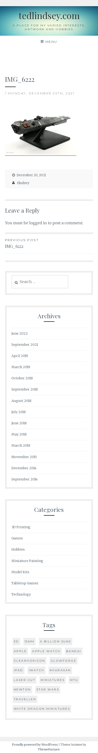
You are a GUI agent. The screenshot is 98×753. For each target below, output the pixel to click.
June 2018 (19, 423)
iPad (18, 670)
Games (17, 538)
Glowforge (64, 660)
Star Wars (47, 689)
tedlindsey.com (49, 15)
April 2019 (19, 356)
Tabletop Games (24, 583)
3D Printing (20, 527)
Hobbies (18, 549)
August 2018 (21, 401)
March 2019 (20, 367)
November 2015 (24, 457)
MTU (74, 680)
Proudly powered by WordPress (35, 744)
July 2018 (18, 412)
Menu (51, 42)
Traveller (25, 699)
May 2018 (19, 434)
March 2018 (20, 445)
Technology (21, 594)
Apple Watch (46, 651)
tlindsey (23, 183)
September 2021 (24, 344)
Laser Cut (24, 680)
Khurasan (60, 670)
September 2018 (24, 389)
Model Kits (20, 572)
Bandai (73, 651)
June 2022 (19, 333)
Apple (20, 651)
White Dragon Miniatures (42, 708)
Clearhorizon (29, 660)
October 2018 (22, 378)
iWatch (36, 670)
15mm (29, 641)
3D (16, 641)
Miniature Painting (27, 561)
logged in (38, 222)
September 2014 (24, 479)
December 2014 (23, 468)
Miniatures (52, 680)
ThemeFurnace (49, 749)
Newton (22, 689)
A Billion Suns (55, 641)
